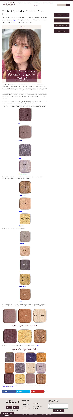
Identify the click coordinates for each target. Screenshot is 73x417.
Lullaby (20, 140)
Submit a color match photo (61, 20)
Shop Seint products (61, 25)
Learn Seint (27, 3)
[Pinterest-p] (10, 407)
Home (20, 3)
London (22, 243)
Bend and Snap (23, 174)
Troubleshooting (25, 408)
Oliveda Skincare (48, 3)
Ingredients (24, 409)
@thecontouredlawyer (7, 386)
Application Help (25, 404)
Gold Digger (22, 286)
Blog (35, 5)
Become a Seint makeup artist (61, 31)
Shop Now (24, 402)
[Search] (68, 5)
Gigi (20, 158)
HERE (14, 20)
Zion (21, 301)
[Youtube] (17, 407)
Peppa (21, 257)
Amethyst (22, 271)
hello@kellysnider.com (13, 410)
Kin (19, 123)
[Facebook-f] (7, 407)
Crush (20, 211)
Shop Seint (37, 3)
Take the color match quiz (61, 15)
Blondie (21, 225)
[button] (7, 414)
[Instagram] (14, 407)
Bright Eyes (22, 195)
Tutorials (24, 406)
